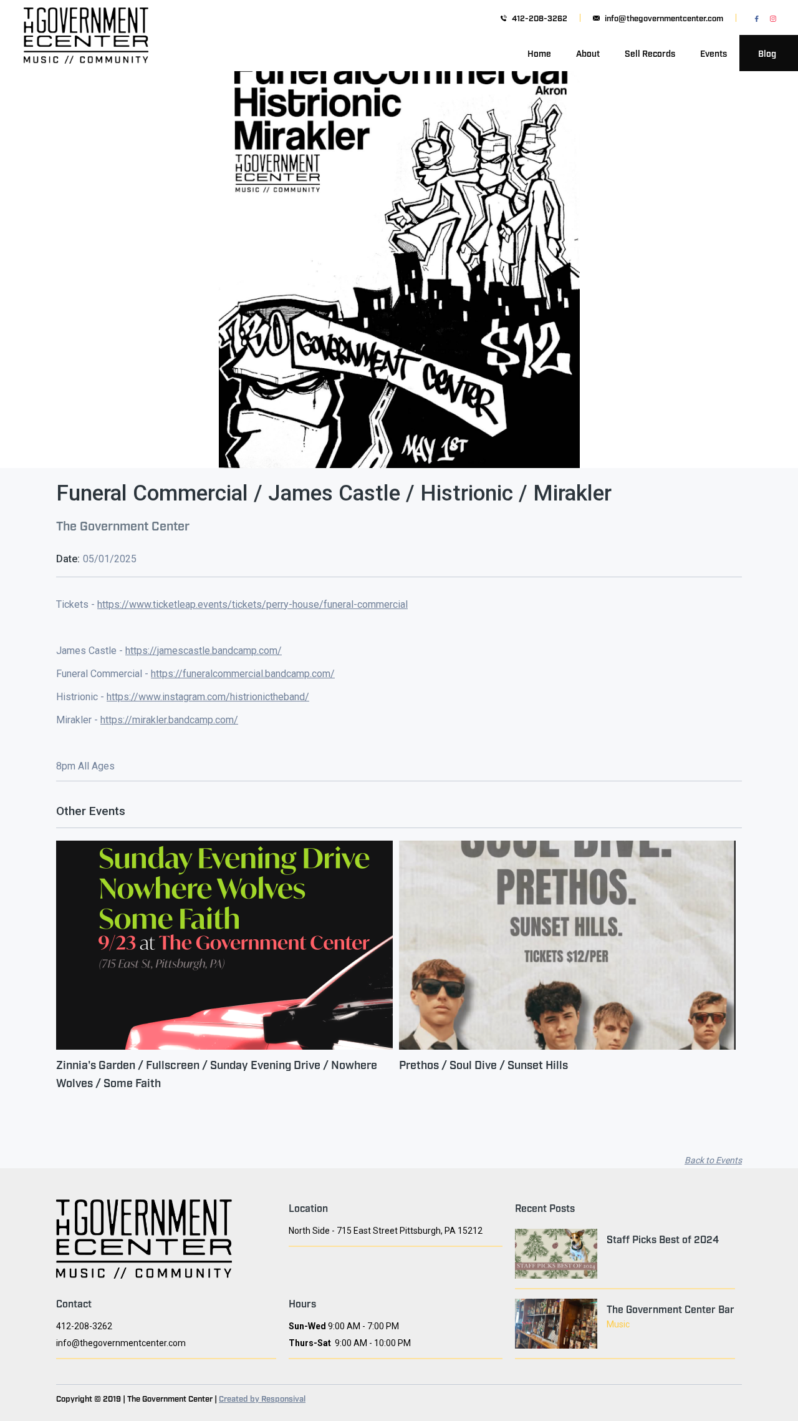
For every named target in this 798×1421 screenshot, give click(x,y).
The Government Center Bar (670, 1308)
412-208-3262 (539, 18)
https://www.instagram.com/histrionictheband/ (208, 697)
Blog (767, 52)
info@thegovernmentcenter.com (664, 18)
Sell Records (650, 52)
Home (539, 52)
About (588, 52)
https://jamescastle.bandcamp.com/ (203, 651)
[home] (86, 53)
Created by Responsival (262, 1398)
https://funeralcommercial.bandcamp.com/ (243, 674)
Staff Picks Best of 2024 (663, 1239)
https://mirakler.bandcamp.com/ (169, 720)
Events (713, 52)
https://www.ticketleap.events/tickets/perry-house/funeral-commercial (252, 604)
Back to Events (713, 1160)
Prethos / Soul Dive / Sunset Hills (483, 1064)
